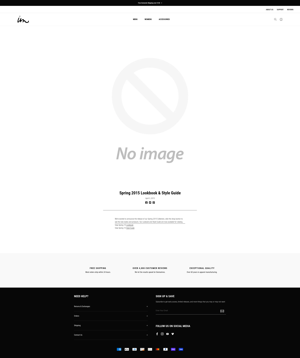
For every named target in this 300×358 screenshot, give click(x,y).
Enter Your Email (162, 310)
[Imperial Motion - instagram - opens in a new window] (162, 334)
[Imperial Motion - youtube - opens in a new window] (167, 334)
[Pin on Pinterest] (153, 202)
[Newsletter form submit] (222, 310)
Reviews (290, 10)
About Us (269, 10)
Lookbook (129, 225)
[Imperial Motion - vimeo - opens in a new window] (172, 334)
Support (280, 10)
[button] (275, 19)
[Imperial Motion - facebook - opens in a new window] (158, 334)
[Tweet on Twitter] (150, 202)
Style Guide (130, 228)
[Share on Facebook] (146, 202)
